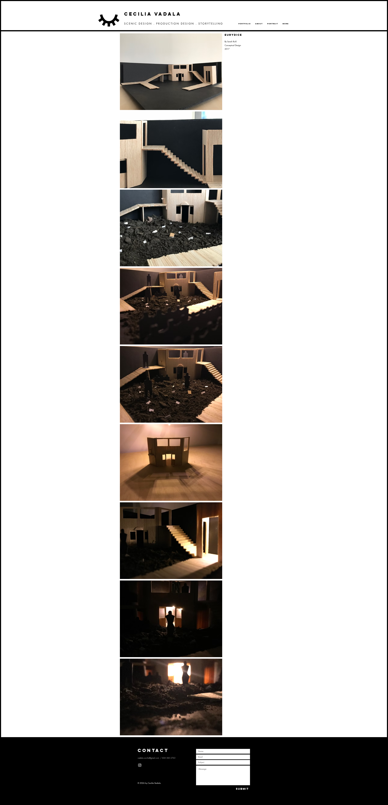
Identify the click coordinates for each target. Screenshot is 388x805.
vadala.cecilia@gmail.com (148, 758)
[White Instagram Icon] (140, 765)
